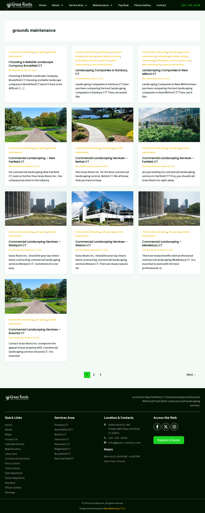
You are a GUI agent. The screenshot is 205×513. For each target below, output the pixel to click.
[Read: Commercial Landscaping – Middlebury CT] (169, 208)
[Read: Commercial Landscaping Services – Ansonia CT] (36, 296)
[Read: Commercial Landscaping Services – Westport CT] (36, 208)
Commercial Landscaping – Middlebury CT (162, 243)
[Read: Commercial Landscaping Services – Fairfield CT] (169, 124)
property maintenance (101, 64)
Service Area (76, 5)
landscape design (179, 56)
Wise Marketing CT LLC (114, 508)
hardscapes (104, 52)
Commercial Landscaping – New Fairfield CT (32, 160)
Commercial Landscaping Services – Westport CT (35, 243)
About (55, 5)
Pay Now (123, 5)
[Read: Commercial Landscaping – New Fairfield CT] (36, 124)
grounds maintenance (86, 52)
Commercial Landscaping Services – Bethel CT (101, 160)
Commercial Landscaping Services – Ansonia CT (35, 331)
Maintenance (101, 5)
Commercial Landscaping (21, 52)
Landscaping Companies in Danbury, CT (101, 72)
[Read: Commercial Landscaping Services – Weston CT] (102, 208)
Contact (161, 5)
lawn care (105, 60)
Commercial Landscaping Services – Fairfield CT (168, 160)
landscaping (90, 56)
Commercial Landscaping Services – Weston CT (101, 243)
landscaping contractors (87, 60)
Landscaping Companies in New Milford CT (165, 72)
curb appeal (40, 52)
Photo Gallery (142, 5)
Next (191, 374)
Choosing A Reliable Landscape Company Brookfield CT (31, 64)
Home (42, 5)
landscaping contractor (108, 56)
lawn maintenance (151, 64)
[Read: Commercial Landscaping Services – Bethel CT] (102, 124)
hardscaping (163, 56)
